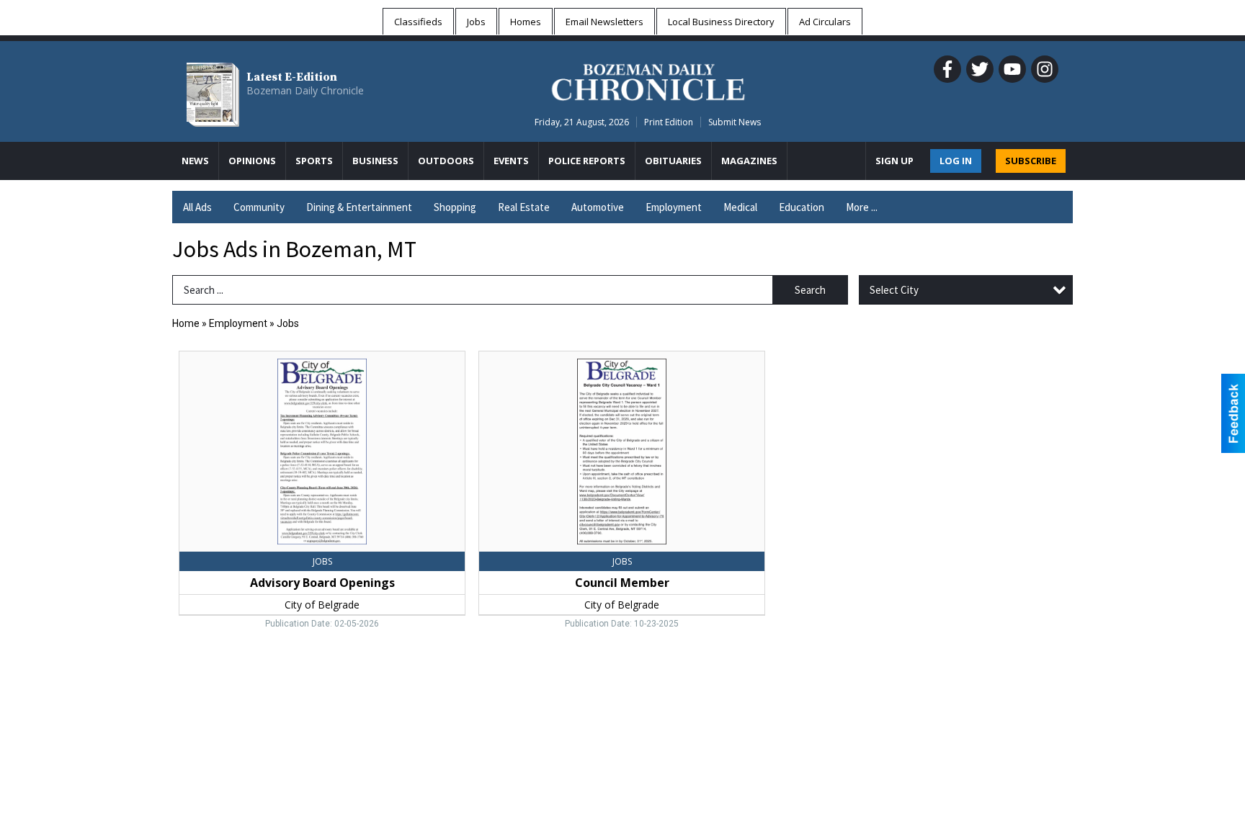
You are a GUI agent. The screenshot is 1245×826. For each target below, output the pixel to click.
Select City (894, 290)
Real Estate (524, 207)
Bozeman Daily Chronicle (305, 90)
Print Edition (668, 122)
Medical (740, 207)
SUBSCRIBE (1030, 160)
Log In (956, 160)
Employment (674, 207)
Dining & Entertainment (359, 207)
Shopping (455, 207)
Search (810, 290)
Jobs (288, 323)
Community (259, 207)
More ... (862, 207)
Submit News (734, 122)
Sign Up (894, 160)
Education (801, 207)
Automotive (597, 207)
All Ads (197, 207)
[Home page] (648, 80)
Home (186, 323)
